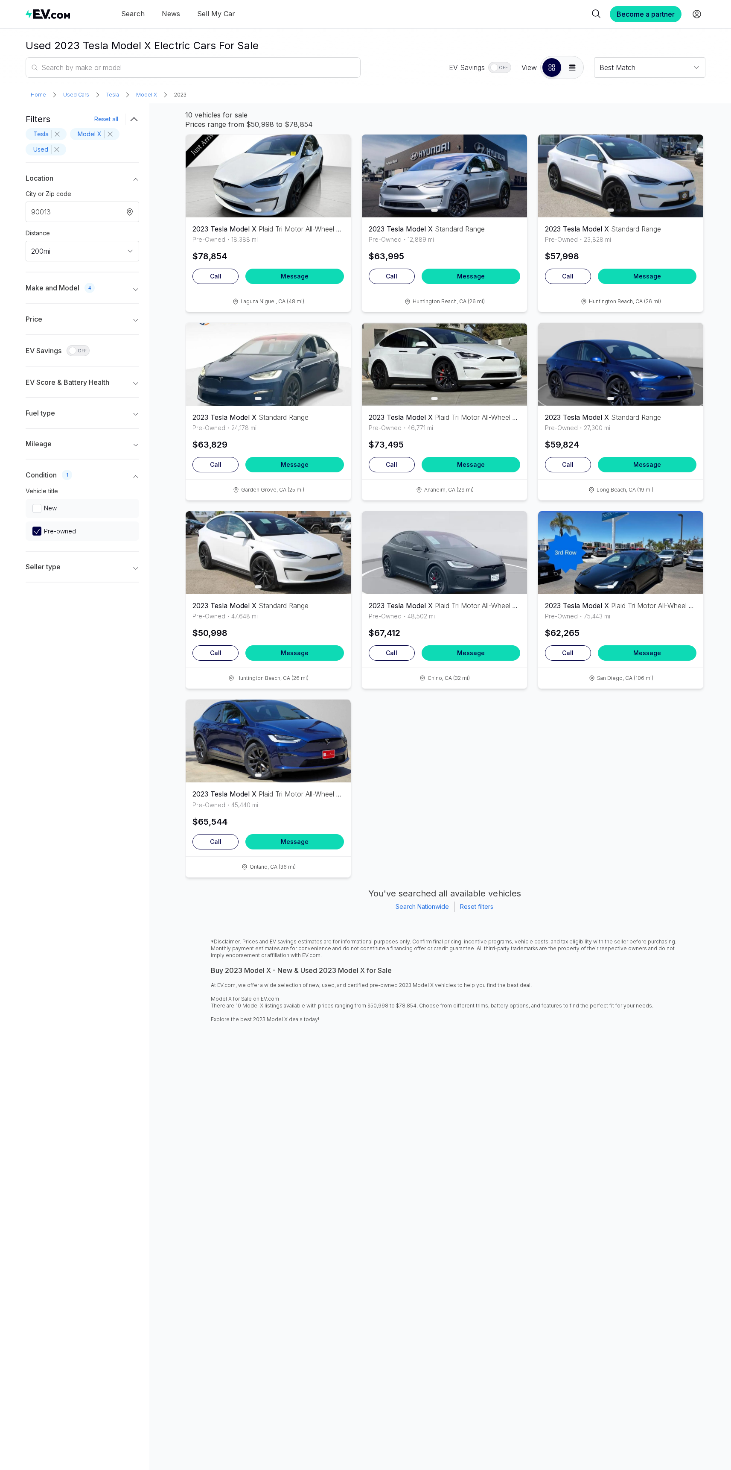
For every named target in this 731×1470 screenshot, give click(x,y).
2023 (180, 94)
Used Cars (76, 94)
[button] (551, 67)
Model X (146, 94)
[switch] (499, 67)
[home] (48, 13)
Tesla (112, 94)
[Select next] (337, 172)
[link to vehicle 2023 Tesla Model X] (268, 176)
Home (38, 94)
